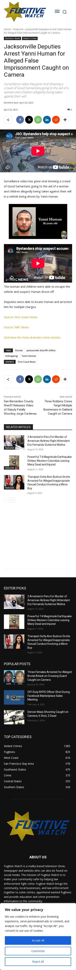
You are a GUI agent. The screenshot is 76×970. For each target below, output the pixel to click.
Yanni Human (29, 355)
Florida (19, 350)
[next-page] (12, 500)
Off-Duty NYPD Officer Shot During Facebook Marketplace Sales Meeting (48, 695)
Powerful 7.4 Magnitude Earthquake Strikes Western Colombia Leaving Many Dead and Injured (49, 460)
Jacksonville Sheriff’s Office (41, 350)
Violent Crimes (29, 38)
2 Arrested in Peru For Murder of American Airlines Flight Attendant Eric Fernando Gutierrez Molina (48, 440)
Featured (18, 29)
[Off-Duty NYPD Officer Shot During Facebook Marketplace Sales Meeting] (14, 697)
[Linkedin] (47, 120)
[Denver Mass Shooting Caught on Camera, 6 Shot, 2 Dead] (14, 717)
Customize (38, 951)
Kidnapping (11, 355)
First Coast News (27, 361)
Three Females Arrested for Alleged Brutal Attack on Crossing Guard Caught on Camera (49, 675)
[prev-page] (6, 500)
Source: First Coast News (21, 317)
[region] (38, 936)
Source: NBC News (16, 327)
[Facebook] (20, 120)
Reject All (38, 961)
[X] (29, 120)
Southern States (12, 38)
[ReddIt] (56, 120)
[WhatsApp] (38, 120)
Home (7, 29)
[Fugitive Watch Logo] (25, 11)
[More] (65, 120)
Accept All (38, 940)
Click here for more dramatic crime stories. (32, 337)
